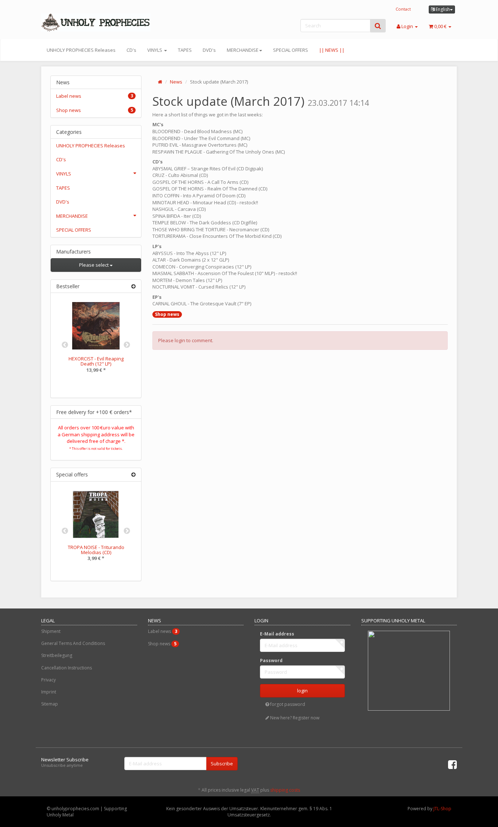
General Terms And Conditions (73, 643)
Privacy (48, 680)
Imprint (48, 692)
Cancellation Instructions (66, 668)
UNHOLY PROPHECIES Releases (81, 50)
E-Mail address (277, 634)
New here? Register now (294, 718)
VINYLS (155, 50)
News (176, 81)
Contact (403, 9)
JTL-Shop (442, 808)
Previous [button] (65, 345)
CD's (131, 50)
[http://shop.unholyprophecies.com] (106, 22)
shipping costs (285, 790)
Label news (94, 96)
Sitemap (49, 704)
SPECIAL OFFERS (290, 50)
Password (271, 660)
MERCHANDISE (242, 50)
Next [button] (127, 345)
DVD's (209, 50)
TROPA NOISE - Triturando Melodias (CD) (96, 550)
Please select (94, 265)
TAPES (185, 50)
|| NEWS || (332, 50)
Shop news (167, 314)
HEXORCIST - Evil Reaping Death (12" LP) (96, 361)
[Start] (160, 81)
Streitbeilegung (56, 655)
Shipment (51, 631)
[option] (96, 342)
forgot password (287, 704)
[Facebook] (452, 764)
